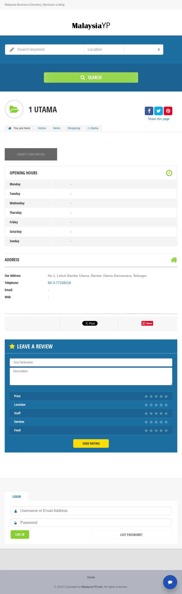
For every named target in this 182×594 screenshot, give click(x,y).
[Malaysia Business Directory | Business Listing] (91, 25)
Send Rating (91, 443)
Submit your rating (31, 154)
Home (42, 128)
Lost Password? (131, 534)
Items (56, 128)
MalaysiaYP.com (92, 587)
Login (17, 496)
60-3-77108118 (59, 283)
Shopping (74, 128)
